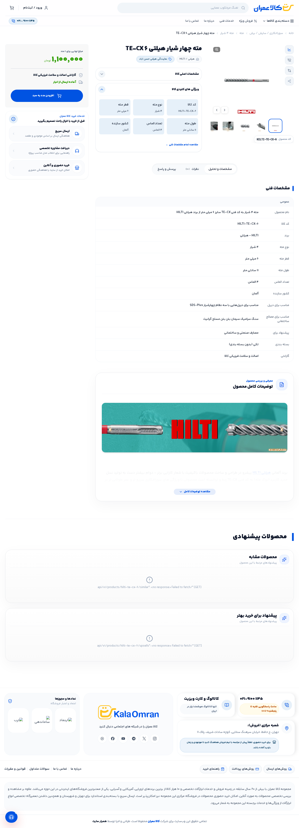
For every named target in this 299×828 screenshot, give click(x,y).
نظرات (192, 169)
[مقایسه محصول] (289, 70)
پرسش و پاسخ (167, 169)
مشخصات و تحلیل (220, 169)
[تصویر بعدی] (216, 110)
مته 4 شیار (227, 33)
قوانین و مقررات (15, 769)
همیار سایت (99, 821)
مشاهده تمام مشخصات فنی (182, 145)
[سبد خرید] (12, 8)
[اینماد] (65, 720)
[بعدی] (12, 720)
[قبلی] (72, 720)
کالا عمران (153, 821)
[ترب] (18, 720)
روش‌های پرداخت (243, 769)
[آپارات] (102, 738)
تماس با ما (60, 769)
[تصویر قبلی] (224, 110)
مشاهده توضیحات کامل (197, 492)
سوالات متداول (39, 769)
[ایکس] (144, 738)
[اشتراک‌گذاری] (289, 81)
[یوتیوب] (123, 738)
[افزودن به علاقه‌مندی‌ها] (289, 60)
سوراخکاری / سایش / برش (266, 33)
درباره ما (76, 769)
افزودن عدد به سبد (43, 95)
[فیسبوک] (112, 738)
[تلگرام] (133, 738)
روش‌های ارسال (276, 769)
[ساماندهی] (42, 720)
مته (241, 33)
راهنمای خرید (211, 769)
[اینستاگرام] (154, 738)
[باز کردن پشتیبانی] (11, 817)
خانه (291, 33)
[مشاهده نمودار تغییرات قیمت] (289, 49)
